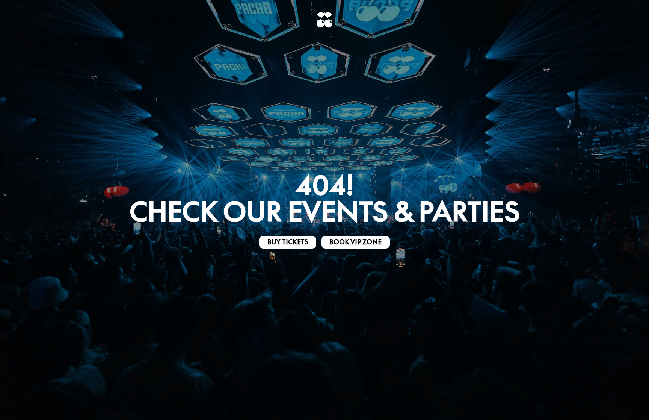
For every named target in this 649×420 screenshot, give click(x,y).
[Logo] (324, 20)
